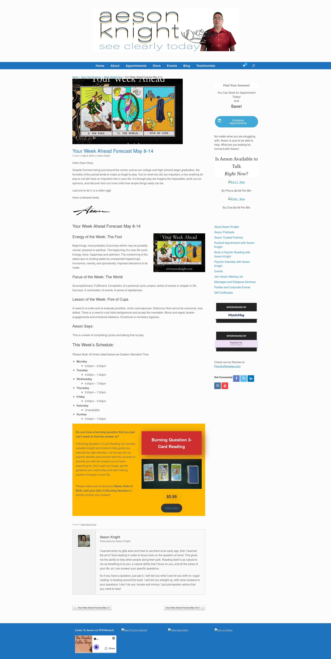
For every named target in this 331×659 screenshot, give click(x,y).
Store (157, 65)
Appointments (136, 65)
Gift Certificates (223, 292)
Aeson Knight (103, 155)
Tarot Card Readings (91, 77)
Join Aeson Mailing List (228, 276)
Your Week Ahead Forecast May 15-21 (184, 607)
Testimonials (205, 65)
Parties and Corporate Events (232, 287)
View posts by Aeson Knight (115, 541)
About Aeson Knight (226, 227)
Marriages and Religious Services (235, 282)
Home (100, 65)
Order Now (171, 508)
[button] (253, 65)
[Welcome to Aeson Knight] (165, 30)
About (115, 65)
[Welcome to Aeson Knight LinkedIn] (251, 378)
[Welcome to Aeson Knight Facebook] (236, 378)
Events (172, 65)
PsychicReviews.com (227, 366)
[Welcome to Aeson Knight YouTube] (225, 385)
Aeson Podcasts (224, 232)
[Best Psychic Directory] (134, 630)
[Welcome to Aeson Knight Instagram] (217, 385)
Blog (186, 65)
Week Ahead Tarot (113, 77)
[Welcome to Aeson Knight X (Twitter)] (243, 378)
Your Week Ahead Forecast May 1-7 (92, 607)
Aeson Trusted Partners (228, 237)
